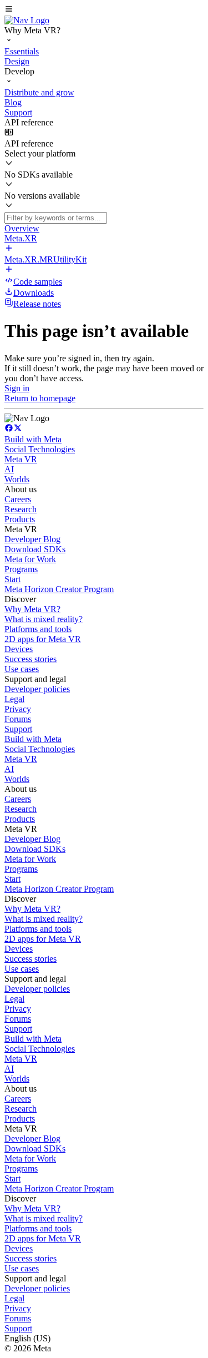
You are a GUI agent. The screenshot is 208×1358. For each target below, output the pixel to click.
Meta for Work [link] (30, 559)
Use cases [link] (21, 669)
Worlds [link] (16, 479)
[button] (104, 10)
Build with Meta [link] (33, 439)
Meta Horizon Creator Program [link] (59, 589)
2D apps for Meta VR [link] (42, 639)
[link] (26, 20)
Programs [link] (21, 569)
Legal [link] (14, 699)
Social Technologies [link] (39, 449)
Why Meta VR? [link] (32, 609)
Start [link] (12, 579)
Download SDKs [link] (34, 549)
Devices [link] (18, 649)
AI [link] (9, 469)
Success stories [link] (30, 659)
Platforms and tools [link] (38, 629)
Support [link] (18, 729)
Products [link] (19, 519)
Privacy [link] (17, 709)
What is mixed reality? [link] (43, 619)
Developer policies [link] (37, 689)
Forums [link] (17, 719)
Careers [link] (17, 499)
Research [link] (20, 509)
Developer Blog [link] (32, 539)
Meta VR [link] (20, 459)
